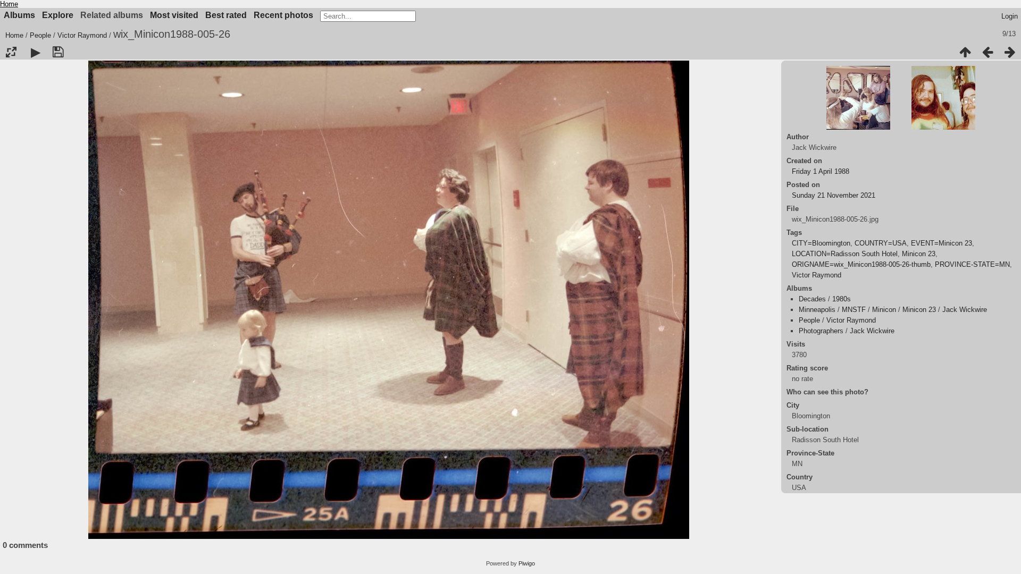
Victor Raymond (82, 35)
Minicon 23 (918, 254)
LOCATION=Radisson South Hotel (845, 254)
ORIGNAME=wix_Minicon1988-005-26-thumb (861, 264)
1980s (841, 299)
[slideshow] (35, 52)
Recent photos (283, 15)
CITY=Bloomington (821, 243)
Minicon (884, 310)
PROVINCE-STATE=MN (972, 264)
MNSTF (854, 310)
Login (1009, 16)
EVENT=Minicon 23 (941, 243)
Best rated (226, 15)
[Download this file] (58, 52)
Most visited (174, 15)
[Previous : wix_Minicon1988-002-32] (987, 52)
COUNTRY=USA (881, 243)
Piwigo (526, 563)
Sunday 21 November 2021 (833, 195)
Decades (812, 299)
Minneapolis (817, 310)
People (40, 35)
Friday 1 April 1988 (820, 171)
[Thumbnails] (965, 52)
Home (9, 4)
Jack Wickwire (964, 310)
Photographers (821, 331)
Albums (19, 15)
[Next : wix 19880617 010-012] (1010, 52)
